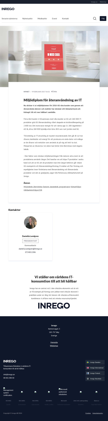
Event (54, 18)
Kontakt (65, 18)
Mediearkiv (42, 18)
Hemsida (54, 342)
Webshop (54, 346)
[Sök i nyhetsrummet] (94, 18)
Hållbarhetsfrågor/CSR (33, 190)
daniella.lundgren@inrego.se (30, 249)
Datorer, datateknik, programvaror (56, 186)
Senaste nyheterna (9, 18)
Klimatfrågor (76, 186)
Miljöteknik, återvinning (33, 186)
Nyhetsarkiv (27, 18)
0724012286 (30, 252)
